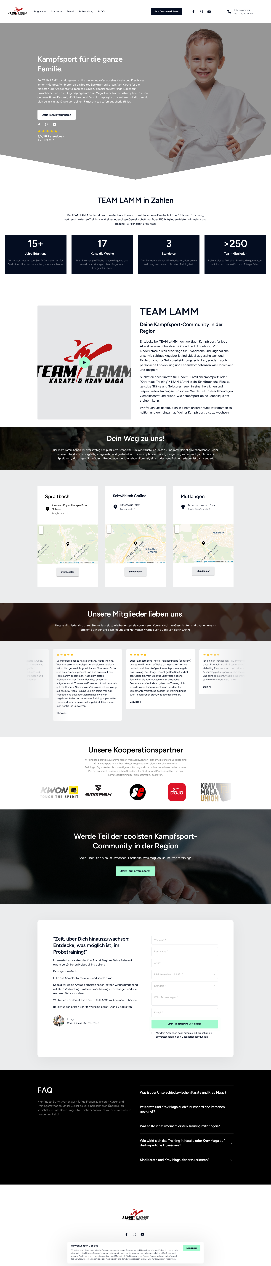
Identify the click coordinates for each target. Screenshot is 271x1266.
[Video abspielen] (84, 362)
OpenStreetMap (73, 562)
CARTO (94, 562)
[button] (68, 544)
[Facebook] (194, 11)
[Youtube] (210, 11)
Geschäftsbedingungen (195, 1036)
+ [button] (41, 528)
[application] (67, 544)
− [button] (41, 532)
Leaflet (61, 562)
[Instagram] (202, 11)
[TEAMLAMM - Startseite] (17, 11)
